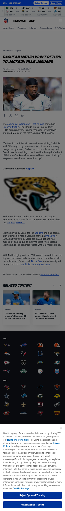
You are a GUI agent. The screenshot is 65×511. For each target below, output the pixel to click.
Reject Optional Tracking (32, 495)
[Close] (61, 428)
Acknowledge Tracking (32, 504)
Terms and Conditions (18, 439)
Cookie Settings (21, 488)
